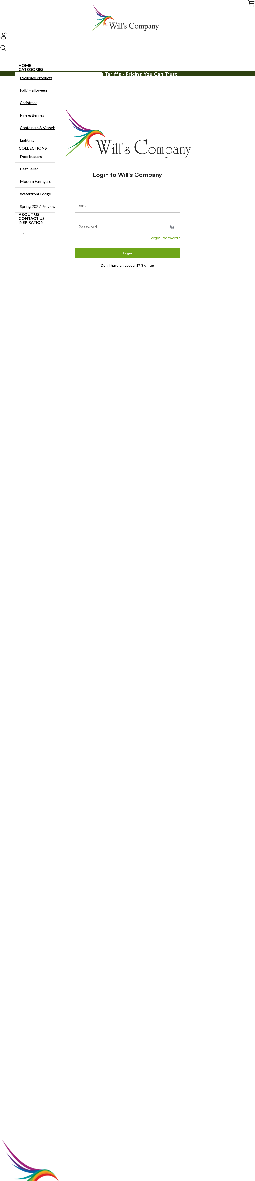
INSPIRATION (31, 222)
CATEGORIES (31, 69)
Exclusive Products (36, 77)
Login (127, 253)
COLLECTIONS (33, 148)
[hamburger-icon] (249, 66)
